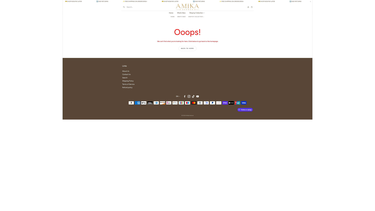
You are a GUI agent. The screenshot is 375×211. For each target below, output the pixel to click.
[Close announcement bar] (310, 1)
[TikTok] (193, 96)
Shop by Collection (195, 16)
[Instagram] (189, 96)
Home (173, 16)
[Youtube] (197, 96)
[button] (134, 7)
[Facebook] (184, 96)
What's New (181, 16)
